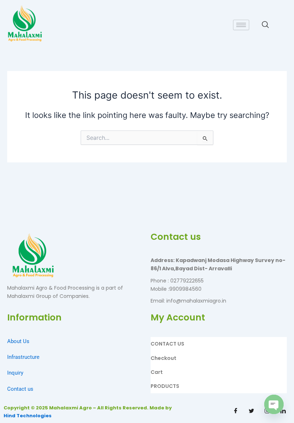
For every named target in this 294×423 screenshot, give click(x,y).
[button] (265, 25)
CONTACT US (167, 343)
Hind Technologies (28, 415)
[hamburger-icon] (241, 25)
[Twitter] (251, 411)
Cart (157, 372)
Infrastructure (23, 357)
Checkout (163, 358)
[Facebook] (236, 411)
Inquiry (15, 373)
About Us (18, 341)
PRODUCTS (165, 386)
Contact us (20, 389)
